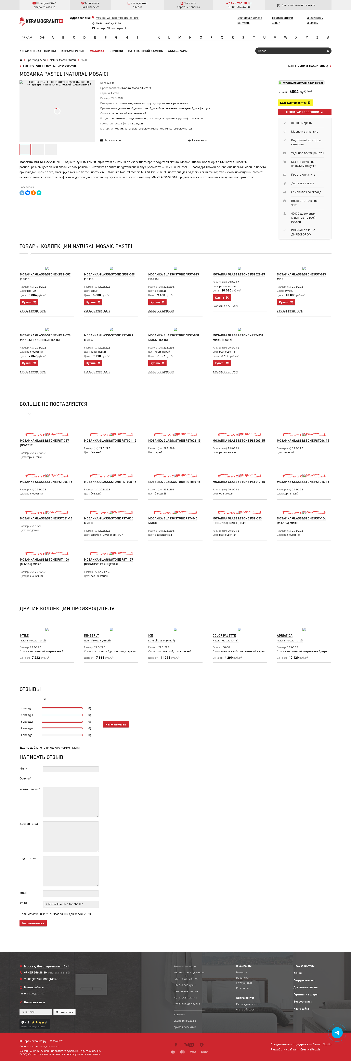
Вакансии (242, 977)
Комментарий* (30, 789)
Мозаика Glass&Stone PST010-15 (174, 482)
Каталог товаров (185, 966)
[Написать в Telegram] (337, 1032)
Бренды (26, 37)
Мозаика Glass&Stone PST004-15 (303, 441)
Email (23, 893)
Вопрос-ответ (303, 1001)
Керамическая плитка (38, 51)
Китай (115, 93)
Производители (304, 966)
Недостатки (28, 858)
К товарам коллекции (303, 112)
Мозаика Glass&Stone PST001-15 (110, 441)
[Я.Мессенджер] (39, 192)
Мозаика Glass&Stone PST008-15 (110, 482)
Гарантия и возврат (306, 994)
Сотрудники (244, 983)
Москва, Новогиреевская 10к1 (46, 966)
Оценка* (25, 778)
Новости (241, 972)
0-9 (42, 37)
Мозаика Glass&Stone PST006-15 (46, 482)
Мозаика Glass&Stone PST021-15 (46, 518)
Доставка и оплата (305, 987)
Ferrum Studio (322, 1044)
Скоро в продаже (185, 1020)
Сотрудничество (304, 980)
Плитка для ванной (186, 978)
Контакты (242, 988)
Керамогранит (73, 51)
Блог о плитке (245, 998)
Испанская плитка (185, 997)
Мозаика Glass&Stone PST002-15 (174, 441)
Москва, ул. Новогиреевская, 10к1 (117, 17)
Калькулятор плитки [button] (294, 103)
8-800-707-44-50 (239, 7)
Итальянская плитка (187, 1004)
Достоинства (29, 824)
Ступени (116, 51)
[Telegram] (22, 192)
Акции (298, 973)
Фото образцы (245, 1009)
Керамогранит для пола (189, 972)
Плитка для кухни (185, 985)
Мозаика (97, 51)
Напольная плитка (186, 991)
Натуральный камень (145, 51)
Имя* (23, 768)
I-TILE (308, 66)
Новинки (179, 1014)
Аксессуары (177, 51)
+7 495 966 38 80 (238, 3)
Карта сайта (301, 1008)
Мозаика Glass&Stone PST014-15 (303, 482)
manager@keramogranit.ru (112, 28)
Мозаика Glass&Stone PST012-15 (239, 482)
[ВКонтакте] (27, 192)
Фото (23, 903)
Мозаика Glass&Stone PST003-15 (239, 441)
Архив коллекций (185, 1027)
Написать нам (34, 1002)
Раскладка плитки (248, 1004)
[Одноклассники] (33, 192)
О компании (243, 966)
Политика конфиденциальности (39, 1046)
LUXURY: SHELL (50, 66)
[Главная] (21, 60)
